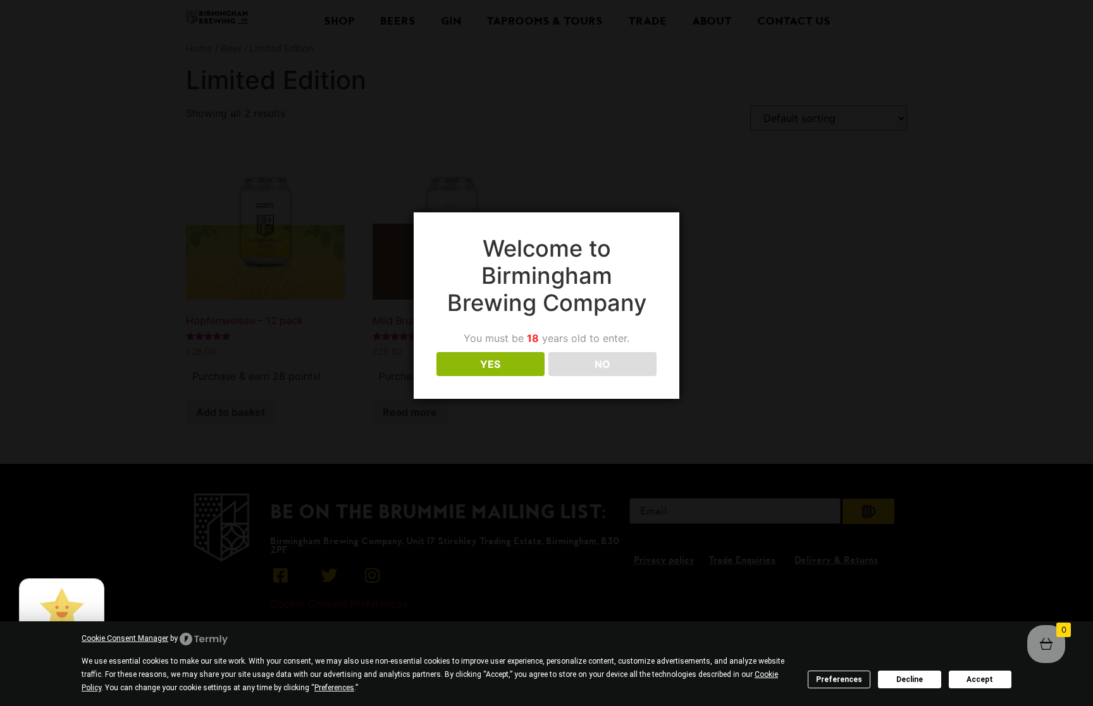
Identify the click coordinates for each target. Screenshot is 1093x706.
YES (490, 364)
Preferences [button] (334, 687)
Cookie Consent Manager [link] (125, 638)
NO (602, 364)
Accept (979, 679)
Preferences (839, 679)
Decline (909, 679)
